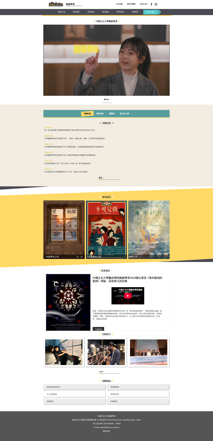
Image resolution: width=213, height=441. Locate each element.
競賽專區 (50, 401)
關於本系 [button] (61, 12)
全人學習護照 (52, 394)
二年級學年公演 (51, 257)
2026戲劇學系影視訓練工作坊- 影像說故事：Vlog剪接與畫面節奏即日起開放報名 (74, 147)
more (101, 372)
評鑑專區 (114, 401)
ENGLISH (143, 4)
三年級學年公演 (93, 257)
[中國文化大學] (56, 4)
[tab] (87, 113)
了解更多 (98, 329)
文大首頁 (119, 4)
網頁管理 (106, 431)
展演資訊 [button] (105, 12)
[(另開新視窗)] (152, 4)
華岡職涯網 (115, 387)
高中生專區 (131, 4)
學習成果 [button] (120, 12)
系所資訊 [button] (91, 12)
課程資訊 (76, 12)
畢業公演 (133, 257)
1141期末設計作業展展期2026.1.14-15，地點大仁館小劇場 (65, 172)
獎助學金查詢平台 (53, 387)
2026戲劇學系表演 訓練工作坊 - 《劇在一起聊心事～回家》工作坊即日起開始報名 (74, 138)
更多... (101, 178)
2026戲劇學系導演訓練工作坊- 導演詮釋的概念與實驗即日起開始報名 (70, 155)
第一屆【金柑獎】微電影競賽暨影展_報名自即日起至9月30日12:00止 (69, 130)
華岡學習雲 (115, 394)
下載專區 (134, 12)
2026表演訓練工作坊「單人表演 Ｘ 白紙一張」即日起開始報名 (67, 163)
